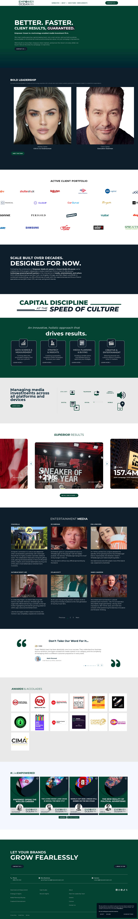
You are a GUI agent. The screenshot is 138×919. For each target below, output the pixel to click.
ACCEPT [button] (102, 914)
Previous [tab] (97, 664)
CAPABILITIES (55, 3)
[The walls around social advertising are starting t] (24, 796)
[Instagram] (119, 890)
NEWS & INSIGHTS (82, 3)
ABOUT (64, 3)
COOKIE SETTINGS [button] (128, 914)
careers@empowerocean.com (103, 880)
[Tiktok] (124, 890)
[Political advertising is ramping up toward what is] (113, 796)
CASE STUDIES (72, 3)
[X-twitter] (127, 890)
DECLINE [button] (108, 914)
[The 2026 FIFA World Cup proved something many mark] (83, 796)
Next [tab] (100, 664)
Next (77, 617)
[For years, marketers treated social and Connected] (54, 796)
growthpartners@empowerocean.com (52, 880)
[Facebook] (122, 890)
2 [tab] (85, 665)
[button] (31, 464)
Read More (120, 908)
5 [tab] (90, 665)
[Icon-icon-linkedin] (117, 890)
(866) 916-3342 (17, 880)
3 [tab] (87, 665)
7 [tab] (93, 665)
